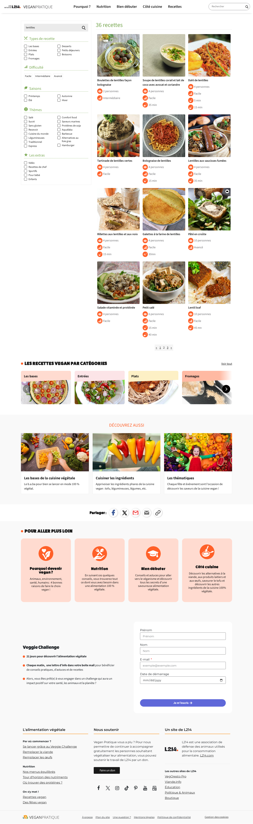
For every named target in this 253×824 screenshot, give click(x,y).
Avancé (58, 76)
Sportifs (33, 171)
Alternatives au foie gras (70, 139)
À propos (87, 817)
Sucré (32, 121)
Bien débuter (127, 6)
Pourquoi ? (82, 6)
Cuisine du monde (39, 134)
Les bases (34, 46)
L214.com (207, 755)
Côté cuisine (152, 6)
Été (30, 100)
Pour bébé (34, 175)
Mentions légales (144, 817)
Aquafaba (67, 129)
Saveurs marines (71, 121)
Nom (143, 645)
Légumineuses (36, 138)
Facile (28, 76)
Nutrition (103, 6)
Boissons (67, 54)
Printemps (34, 96)
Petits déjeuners (71, 50)
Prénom (146, 630)
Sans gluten (35, 125)
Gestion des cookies (216, 816)
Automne (67, 96)
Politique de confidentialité (174, 817)
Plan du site (103, 817)
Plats (31, 54)
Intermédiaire (42, 76)
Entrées (33, 50)
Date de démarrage (154, 674)
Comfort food (69, 117)
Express (33, 146)
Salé (31, 117)
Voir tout (226, 364)
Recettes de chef (37, 167)
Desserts (66, 46)
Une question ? (122, 817)
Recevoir (33, 129)
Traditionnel (35, 142)
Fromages (34, 58)
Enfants (33, 179)
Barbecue (67, 134)
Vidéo (32, 163)
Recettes (175, 6)
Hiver (65, 100)
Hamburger (68, 145)
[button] (226, 389)
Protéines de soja (71, 125)
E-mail (145, 659)
